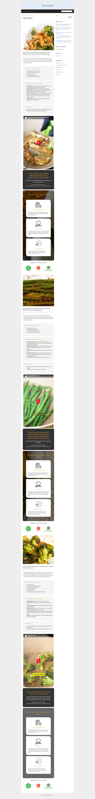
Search (57, 15)
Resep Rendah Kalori (59, 72)
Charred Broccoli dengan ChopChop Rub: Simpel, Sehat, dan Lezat (38, 567)
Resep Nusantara (59, 67)
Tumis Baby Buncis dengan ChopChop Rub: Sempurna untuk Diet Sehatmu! (36, 309)
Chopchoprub (30, 11)
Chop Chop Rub (47, 6)
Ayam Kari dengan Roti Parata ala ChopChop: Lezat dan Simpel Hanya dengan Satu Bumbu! (64, 29)
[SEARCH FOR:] (66, 11)
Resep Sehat (32, 569)
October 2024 (58, 55)
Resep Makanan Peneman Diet (61, 65)
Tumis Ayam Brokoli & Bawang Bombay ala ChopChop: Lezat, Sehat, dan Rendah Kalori (36, 53)
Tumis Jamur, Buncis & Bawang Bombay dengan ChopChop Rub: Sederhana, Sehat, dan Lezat (63, 37)
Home (24, 11)
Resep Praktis (26, 569)
